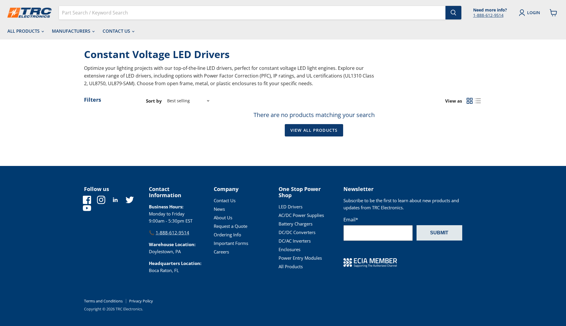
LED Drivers (290, 207)
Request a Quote (230, 226)
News (219, 209)
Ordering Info (227, 235)
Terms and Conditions (103, 301)
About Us (223, 217)
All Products (24, 31)
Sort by (154, 100)
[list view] (478, 101)
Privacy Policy (141, 301)
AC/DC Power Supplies (301, 215)
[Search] (453, 12)
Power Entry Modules (300, 258)
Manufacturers (71, 31)
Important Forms (231, 243)
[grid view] (469, 101)
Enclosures (289, 249)
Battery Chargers (295, 224)
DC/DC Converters (297, 232)
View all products (314, 130)
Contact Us (117, 31)
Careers (221, 252)
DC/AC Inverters (295, 241)
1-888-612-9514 (488, 15)
